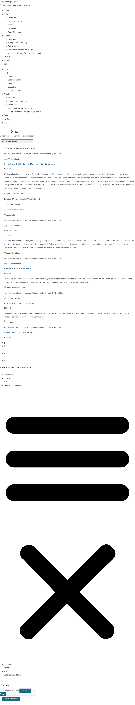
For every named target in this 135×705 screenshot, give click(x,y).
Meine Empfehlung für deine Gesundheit (24, 53)
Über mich (8, 57)
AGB (6, 382)
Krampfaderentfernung (17, 43)
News (10, 25)
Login (6, 64)
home (6, 11)
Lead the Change (15, 21)
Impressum (8, 375)
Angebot (7, 35)
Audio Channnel (14, 32)
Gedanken (12, 28)
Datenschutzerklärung (13, 385)
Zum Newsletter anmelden (16, 368)
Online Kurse (13, 46)
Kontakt (7, 60)
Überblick (12, 18)
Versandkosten (14, 159)
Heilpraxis (12, 39)
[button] (67, 525)
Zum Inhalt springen (8, 2)
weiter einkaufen (11, 699)
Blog (6, 14)
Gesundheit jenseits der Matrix (20, 50)
